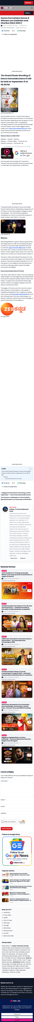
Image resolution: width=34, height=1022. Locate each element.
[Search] (31, 8)
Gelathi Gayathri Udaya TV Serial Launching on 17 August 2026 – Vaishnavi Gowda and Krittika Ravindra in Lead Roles (17, 673)
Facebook (6, 31)
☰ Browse (28, 3)
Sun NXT (6, 933)
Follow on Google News (10, 34)
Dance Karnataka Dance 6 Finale (13, 478)
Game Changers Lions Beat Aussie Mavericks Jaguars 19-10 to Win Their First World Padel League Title (20, 880)
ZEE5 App (6, 923)
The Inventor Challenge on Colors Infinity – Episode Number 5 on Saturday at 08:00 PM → (16, 498)
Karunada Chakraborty (19, 294)
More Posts (14, 558)
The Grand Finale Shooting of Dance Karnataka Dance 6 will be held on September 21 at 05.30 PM (16, 473)
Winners (6, 477)
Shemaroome (7, 931)
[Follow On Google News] (17, 851)
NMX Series (7, 928)
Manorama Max (8, 936)
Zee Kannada (23, 27)
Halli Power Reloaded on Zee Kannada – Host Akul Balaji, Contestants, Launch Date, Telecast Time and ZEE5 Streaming (16, 706)
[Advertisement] (17, 53)
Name (3, 800)
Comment (4, 781)
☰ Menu (27, 13)
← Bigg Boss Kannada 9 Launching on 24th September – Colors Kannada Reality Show (16, 494)
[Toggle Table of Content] (30, 469)
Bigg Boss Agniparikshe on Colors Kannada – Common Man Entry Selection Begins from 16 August (16, 739)
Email (3, 806)
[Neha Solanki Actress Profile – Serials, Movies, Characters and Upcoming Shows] (5, 875)
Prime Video (7, 915)
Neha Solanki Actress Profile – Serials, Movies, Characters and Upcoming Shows (19, 874)
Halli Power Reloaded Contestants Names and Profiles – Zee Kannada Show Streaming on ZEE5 (17, 640)
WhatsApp (22, 31)
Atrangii (5, 925)
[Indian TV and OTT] (7, 8)
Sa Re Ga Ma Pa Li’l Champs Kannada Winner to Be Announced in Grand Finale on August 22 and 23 (17, 574)
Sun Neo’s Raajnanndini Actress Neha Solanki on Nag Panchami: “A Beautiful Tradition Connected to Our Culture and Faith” (20, 899)
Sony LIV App (7, 920)
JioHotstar (6, 912)
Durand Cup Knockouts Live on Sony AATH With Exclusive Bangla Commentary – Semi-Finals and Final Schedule (21, 887)
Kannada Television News (7, 27)
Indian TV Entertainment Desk (19, 510)
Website (22, 558)
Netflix (5, 918)
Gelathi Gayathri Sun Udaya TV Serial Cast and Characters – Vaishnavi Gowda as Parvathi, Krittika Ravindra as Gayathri (17, 607)
